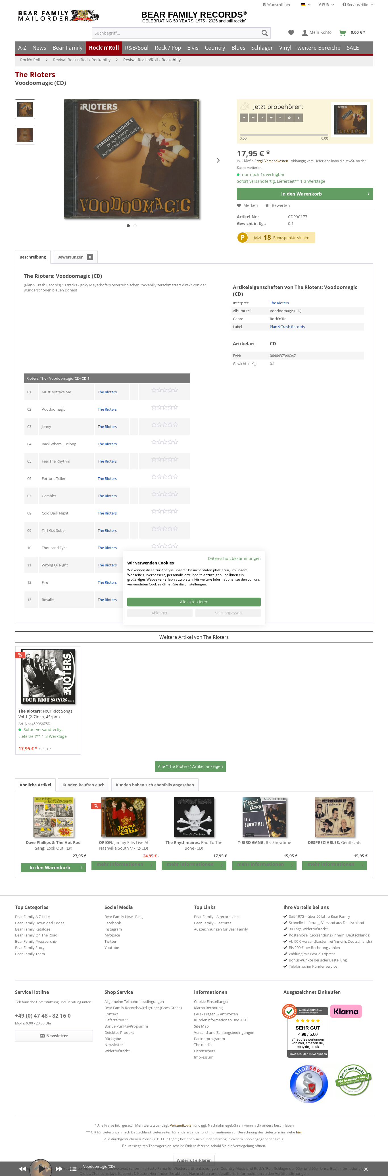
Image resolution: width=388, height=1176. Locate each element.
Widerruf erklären (194, 1160)
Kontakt (111, 1014)
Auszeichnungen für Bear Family (221, 929)
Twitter (110, 941)
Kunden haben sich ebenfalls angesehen (155, 785)
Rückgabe (113, 1038)
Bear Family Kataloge (32, 929)
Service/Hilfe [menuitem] (357, 4)
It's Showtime (264, 842)
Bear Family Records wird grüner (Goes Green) (143, 1007)
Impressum (203, 1057)
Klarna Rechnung (208, 1007)
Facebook (113, 922)
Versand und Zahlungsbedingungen (224, 1032)
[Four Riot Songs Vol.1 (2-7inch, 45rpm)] (48, 676)
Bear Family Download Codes (39, 922)
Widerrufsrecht (117, 1050)
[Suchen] (265, 33)
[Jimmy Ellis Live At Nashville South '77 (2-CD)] (123, 817)
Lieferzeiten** (116, 1019)
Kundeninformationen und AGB (220, 1019)
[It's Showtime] (264, 817)
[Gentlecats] (334, 817)
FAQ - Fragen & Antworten (216, 1014)
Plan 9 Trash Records (287, 326)
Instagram (113, 929)
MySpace (112, 935)
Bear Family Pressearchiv (36, 941)
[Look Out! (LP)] (53, 817)
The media (203, 1044)
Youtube (112, 947)
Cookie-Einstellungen (212, 1001)
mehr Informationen (120, 864)
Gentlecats (334, 842)
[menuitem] (181, 33)
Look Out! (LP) (53, 845)
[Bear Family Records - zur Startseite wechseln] (60, 16)
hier (299, 1132)
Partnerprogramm (209, 1038)
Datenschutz (204, 1050)
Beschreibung (33, 257)
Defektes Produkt (119, 1032)
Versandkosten (181, 1125)
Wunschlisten (278, 4)
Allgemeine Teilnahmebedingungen (134, 1001)
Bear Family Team (30, 953)
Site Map (201, 1026)
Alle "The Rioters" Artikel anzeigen (190, 766)
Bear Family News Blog (124, 916)
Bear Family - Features (212, 922)
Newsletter (114, 1044)
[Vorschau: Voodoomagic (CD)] (25, 109)
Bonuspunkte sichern (291, 237)
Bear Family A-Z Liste (32, 916)
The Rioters (35, 74)
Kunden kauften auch (83, 785)
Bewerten (280, 205)
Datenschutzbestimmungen (234, 558)
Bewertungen (74, 257)
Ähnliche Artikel (35, 785)
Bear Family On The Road (36, 935)
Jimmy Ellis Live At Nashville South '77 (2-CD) (124, 845)
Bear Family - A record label (216, 916)
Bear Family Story (30, 947)
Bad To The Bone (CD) (194, 845)
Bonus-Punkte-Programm (126, 1026)
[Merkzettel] (291, 33)
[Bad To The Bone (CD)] (194, 817)
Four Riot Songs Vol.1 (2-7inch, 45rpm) (45, 713)
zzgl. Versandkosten (272, 160)
